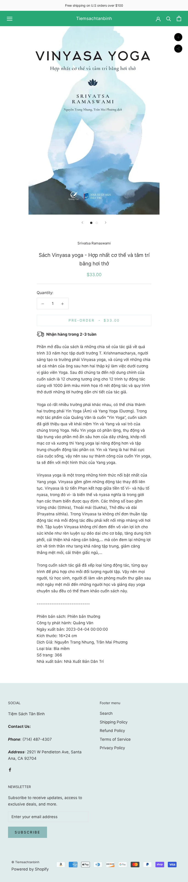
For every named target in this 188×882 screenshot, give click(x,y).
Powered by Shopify (30, 869)
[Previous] (82, 222)
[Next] (105, 222)
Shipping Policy (113, 722)
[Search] (168, 18)
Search (106, 713)
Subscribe (27, 832)
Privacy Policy (112, 748)
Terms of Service (115, 739)
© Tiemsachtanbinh (25, 862)
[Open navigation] (9, 19)
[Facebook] (10, 769)
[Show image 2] (97, 223)
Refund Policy (112, 730)
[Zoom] (178, 37)
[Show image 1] (91, 223)
